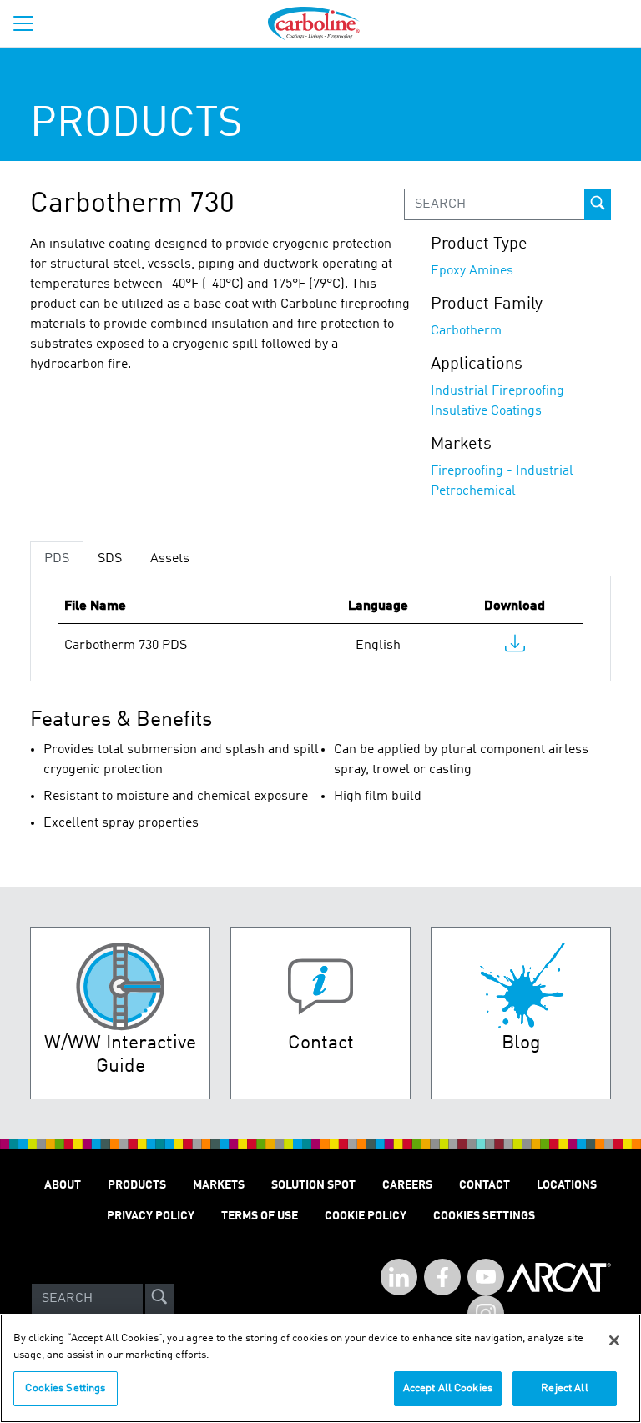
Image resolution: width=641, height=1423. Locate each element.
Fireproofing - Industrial (502, 471)
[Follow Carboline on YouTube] (485, 1277)
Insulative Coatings (486, 411)
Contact (484, 1185)
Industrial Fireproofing (497, 391)
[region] (320, 1368)
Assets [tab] (169, 559)
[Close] (614, 1340)
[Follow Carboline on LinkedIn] (399, 1277)
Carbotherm (466, 331)
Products (137, 1185)
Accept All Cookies (447, 1388)
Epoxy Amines (472, 271)
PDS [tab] (56, 559)
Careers (407, 1185)
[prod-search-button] (597, 204)
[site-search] (159, 1298)
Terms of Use (259, 1216)
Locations (567, 1185)
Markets (219, 1185)
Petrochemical (473, 491)
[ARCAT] (559, 1299)
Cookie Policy (365, 1216)
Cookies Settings (65, 1388)
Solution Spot (313, 1185)
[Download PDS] (515, 647)
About (62, 1185)
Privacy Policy (150, 1216)
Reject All (564, 1388)
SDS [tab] (110, 559)
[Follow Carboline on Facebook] (442, 1277)
